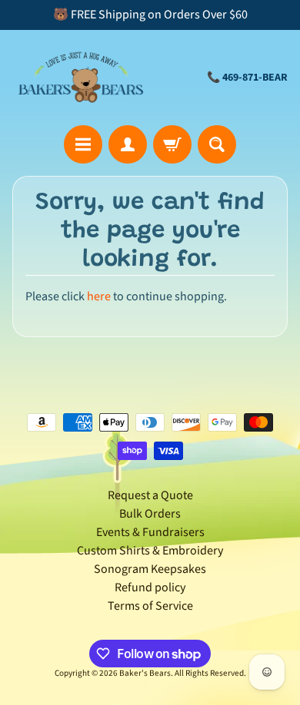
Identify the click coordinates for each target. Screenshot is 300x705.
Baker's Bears (145, 673)
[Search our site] (217, 144)
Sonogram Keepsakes (150, 569)
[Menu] (83, 144)
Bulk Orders (150, 513)
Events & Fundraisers (150, 532)
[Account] (127, 144)
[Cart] (172, 144)
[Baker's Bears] (81, 77)
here (99, 296)
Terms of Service (150, 605)
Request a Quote (150, 495)
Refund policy (150, 587)
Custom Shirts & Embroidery (150, 550)
